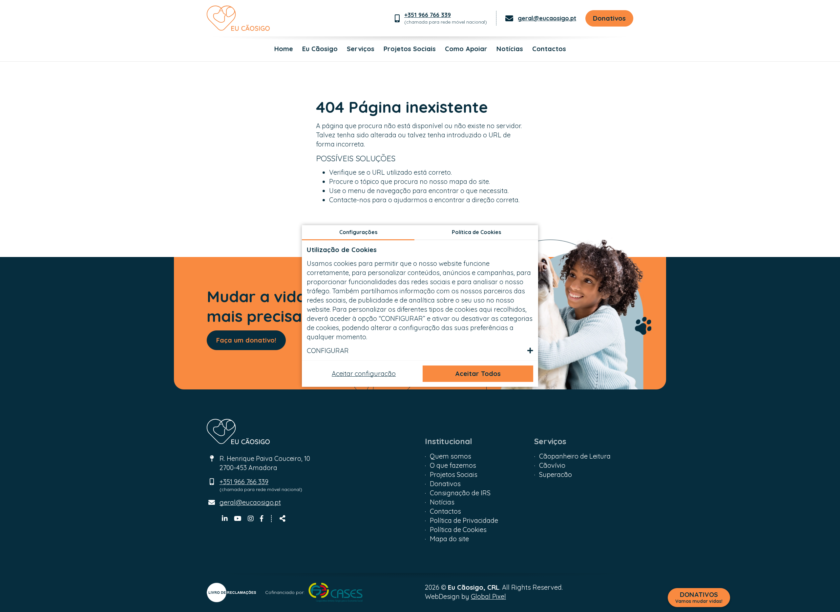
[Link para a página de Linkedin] (226, 518)
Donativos (609, 18)
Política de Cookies (458, 529)
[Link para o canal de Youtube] (238, 518)
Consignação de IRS (460, 493)
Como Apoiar (466, 49)
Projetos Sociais (410, 49)
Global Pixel (488, 596)
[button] (420, 350)
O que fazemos (453, 465)
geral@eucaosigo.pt (547, 18)
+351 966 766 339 (427, 15)
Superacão (555, 474)
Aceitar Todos (478, 373)
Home (283, 49)
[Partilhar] (282, 518)
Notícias (509, 49)
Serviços (360, 49)
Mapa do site (449, 539)
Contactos (549, 49)
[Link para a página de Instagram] (251, 518)
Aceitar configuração (364, 373)
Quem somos (450, 456)
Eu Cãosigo (320, 49)
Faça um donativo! (246, 340)
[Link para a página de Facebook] (261, 518)
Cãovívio (552, 465)
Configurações (358, 232)
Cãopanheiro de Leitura (575, 456)
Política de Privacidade (464, 520)
